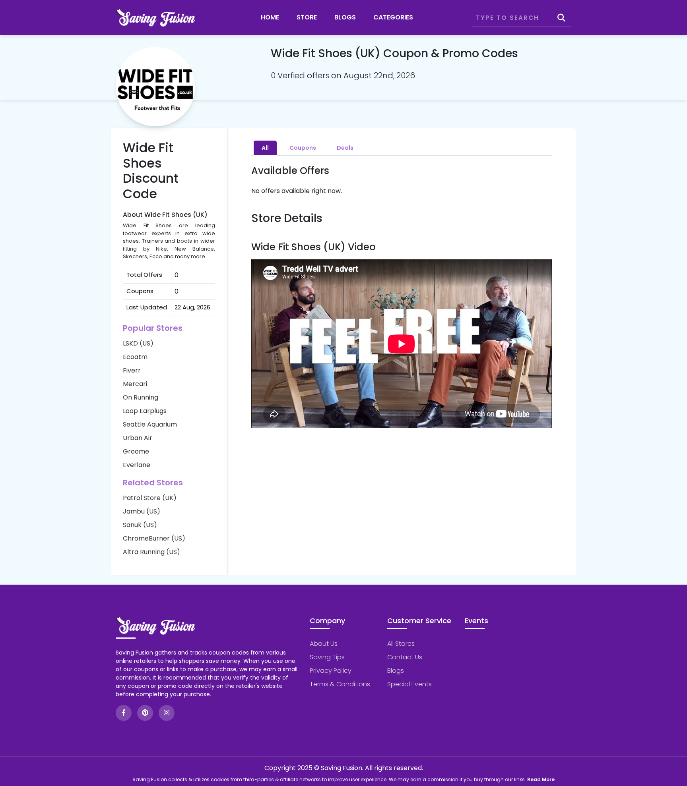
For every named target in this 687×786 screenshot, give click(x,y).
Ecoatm (135, 356)
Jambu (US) (141, 511)
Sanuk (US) (140, 524)
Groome (136, 451)
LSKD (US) (138, 343)
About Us (324, 643)
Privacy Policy (330, 670)
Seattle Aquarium (150, 424)
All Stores (401, 643)
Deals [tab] (345, 148)
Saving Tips (327, 657)
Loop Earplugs (145, 410)
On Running (140, 397)
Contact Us (404, 657)
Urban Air (137, 437)
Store (307, 17)
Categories (393, 17)
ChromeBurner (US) (154, 538)
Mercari (135, 383)
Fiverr (132, 370)
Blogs (345, 17)
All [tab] (265, 148)
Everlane (136, 464)
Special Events (409, 684)
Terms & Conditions (340, 684)
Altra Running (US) (151, 551)
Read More (541, 779)
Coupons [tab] (302, 148)
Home (270, 17)
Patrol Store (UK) (150, 497)
